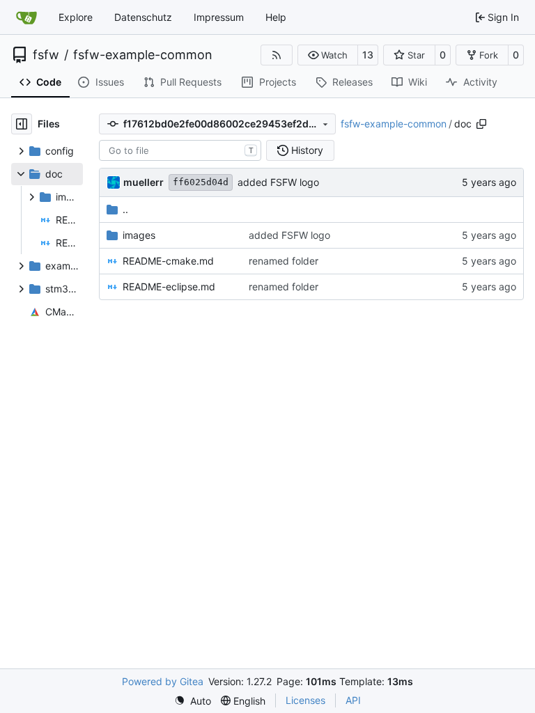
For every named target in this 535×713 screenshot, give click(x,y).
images (139, 235)
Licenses (305, 700)
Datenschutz (143, 17)
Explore (76, 17)
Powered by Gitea (162, 681)
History (307, 150)
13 (367, 55)
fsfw (46, 55)
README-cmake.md (168, 261)
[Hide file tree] (21, 123)
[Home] (26, 17)
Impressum (219, 17)
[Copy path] (481, 124)
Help (275, 17)
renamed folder (283, 261)
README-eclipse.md (169, 286)
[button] (327, 55)
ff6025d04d (200, 182)
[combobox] (180, 150)
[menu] (192, 701)
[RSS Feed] (277, 55)
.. (125, 209)
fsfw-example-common (142, 55)
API (353, 700)
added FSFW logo (278, 182)
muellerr (143, 182)
